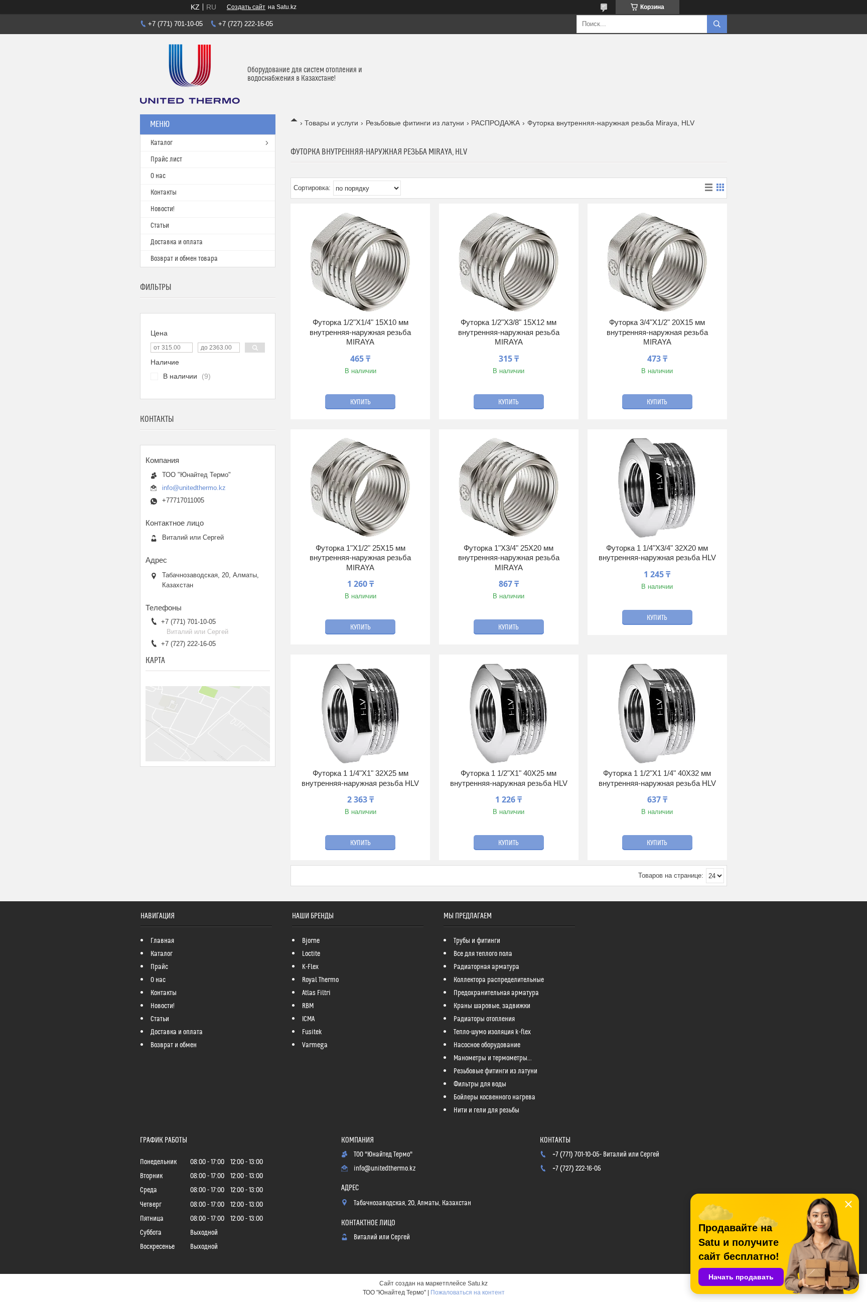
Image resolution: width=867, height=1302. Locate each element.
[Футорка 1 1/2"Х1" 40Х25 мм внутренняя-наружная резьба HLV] (509, 713)
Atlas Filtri (316, 993)
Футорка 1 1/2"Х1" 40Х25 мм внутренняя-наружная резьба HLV (508, 778)
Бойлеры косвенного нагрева (494, 1097)
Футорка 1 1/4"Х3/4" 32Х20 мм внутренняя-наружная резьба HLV (657, 553)
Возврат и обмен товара (184, 259)
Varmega (315, 1045)
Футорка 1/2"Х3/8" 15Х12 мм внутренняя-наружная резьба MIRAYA (508, 332)
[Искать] (717, 24)
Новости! (163, 209)
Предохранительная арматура (496, 993)
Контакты (164, 193)
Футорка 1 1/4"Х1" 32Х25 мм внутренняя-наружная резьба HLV (360, 778)
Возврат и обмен (174, 1045)
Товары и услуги (331, 123)
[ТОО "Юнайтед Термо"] (190, 74)
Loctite (311, 954)
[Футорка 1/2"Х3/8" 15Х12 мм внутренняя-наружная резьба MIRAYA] (509, 262)
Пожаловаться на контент (467, 1292)
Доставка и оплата (177, 242)
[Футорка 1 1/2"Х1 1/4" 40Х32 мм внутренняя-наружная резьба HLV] (657, 713)
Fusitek (312, 1032)
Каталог (162, 143)
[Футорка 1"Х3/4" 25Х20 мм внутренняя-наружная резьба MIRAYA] (509, 488)
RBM (308, 1006)
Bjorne (311, 941)
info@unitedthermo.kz (194, 488)
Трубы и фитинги (477, 941)
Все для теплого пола (483, 954)
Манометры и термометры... (493, 1058)
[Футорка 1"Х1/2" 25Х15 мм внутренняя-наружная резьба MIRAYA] (360, 488)
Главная (162, 941)
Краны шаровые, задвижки (492, 1006)
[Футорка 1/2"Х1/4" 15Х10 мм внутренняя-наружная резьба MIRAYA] (360, 262)
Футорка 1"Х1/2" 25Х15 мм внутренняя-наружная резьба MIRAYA (360, 558)
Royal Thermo (320, 980)
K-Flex (310, 967)
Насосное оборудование (487, 1045)
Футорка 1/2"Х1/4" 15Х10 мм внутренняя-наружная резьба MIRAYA (360, 332)
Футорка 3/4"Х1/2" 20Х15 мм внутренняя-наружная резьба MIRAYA (657, 332)
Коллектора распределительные (499, 980)
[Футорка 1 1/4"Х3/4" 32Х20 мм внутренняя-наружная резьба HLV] (657, 488)
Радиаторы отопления (484, 1019)
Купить (360, 402)
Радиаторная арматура (486, 967)
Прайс (159, 967)
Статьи (160, 226)
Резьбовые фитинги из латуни (415, 123)
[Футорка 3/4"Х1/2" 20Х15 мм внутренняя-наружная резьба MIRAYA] (657, 262)
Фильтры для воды (480, 1084)
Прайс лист (166, 159)
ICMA (308, 1019)
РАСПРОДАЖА (495, 123)
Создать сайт (246, 7)
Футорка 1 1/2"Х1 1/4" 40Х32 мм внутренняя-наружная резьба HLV (657, 778)
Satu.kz (478, 1283)
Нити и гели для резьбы (486, 1110)
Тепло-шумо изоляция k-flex (492, 1032)
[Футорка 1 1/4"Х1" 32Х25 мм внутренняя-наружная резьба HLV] (360, 713)
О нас (158, 176)
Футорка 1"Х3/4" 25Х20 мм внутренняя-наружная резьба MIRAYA (508, 558)
